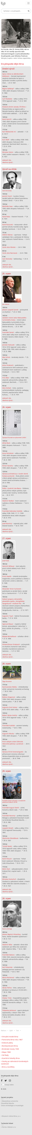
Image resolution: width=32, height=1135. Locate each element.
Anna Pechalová (7, 453)
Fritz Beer (5, 378)
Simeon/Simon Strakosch (11, 644)
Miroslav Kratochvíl (9, 879)
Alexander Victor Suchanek (11, 589)
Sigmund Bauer (7, 624)
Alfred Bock (6, 443)
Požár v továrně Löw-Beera (11, 488)
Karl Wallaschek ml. (9, 132)
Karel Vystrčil (6, 119)
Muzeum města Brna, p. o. (11, 1116)
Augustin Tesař (7, 616)
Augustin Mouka (8, 734)
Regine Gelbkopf (8, 89)
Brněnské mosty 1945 (10, 1049)
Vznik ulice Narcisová (9, 253)
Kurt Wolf (5, 140)
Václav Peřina (7, 988)
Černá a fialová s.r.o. (9, 1127)
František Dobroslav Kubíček (12, 511)
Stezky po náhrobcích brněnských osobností (14, 1062)
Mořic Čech (6, 869)
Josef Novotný (7, 523)
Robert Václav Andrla (9, 715)
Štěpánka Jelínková (9, 1010)
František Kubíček (8, 725)
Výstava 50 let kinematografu (13, 752)
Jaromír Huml (7, 196)
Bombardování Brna (10, 1046)
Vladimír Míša (7, 945)
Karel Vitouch (7, 859)
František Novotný (8, 816)
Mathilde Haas (7, 206)
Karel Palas (6, 217)
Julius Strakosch (7, 365)
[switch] (2, 1084)
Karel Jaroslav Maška (9, 687)
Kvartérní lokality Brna (11, 1058)
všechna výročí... (7, 162)
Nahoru (3, 1030)
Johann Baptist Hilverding (11, 934)
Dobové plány (7, 1043)
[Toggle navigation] (28, 3)
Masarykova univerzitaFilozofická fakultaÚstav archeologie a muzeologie (12, 1103)
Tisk (17, 1030)
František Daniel (8, 332)
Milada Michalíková (9, 636)
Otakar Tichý (6, 998)
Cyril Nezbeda (7, 99)
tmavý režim (9, 1085)
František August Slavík (10, 808)
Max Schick (6, 357)
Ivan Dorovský (7, 259)
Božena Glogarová (8, 697)
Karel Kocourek (7, 225)
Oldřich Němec (7, 235)
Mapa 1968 (6, 1052)
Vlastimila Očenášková (10, 838)
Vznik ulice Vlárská (8, 247)
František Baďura (8, 955)
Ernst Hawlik (6, 576)
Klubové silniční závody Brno (14, 107)
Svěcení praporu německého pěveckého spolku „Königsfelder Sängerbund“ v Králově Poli (13, 601)
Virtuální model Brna (10, 1036)
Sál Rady (5, 1055)
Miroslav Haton (7, 152)
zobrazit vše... (7, 160)
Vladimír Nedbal (8, 501)
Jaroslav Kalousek (8, 345)
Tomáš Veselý (7, 846)
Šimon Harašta (7, 466)
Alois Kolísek (6, 388)
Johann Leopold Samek (10, 310)
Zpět (11, 1030)
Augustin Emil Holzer (9, 707)
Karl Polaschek (7, 967)
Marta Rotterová (8, 977)
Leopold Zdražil (7, 828)
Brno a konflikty (8, 1067)
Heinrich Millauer (8, 566)
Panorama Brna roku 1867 (12, 1039)
